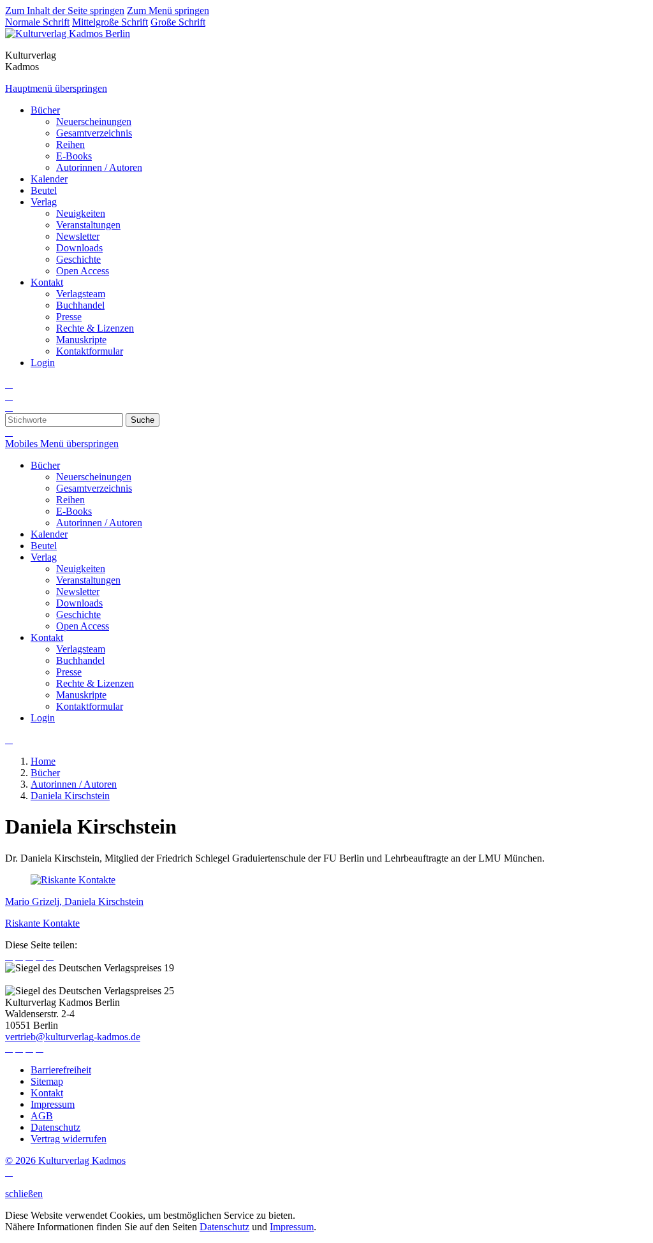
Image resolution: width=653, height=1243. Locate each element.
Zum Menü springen (168, 10)
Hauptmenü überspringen (56, 88)
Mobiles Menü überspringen (62, 443)
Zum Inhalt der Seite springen (64, 10)
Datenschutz (224, 1226)
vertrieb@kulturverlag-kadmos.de (72, 1036)
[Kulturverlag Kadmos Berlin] (67, 33)
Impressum (292, 1226)
